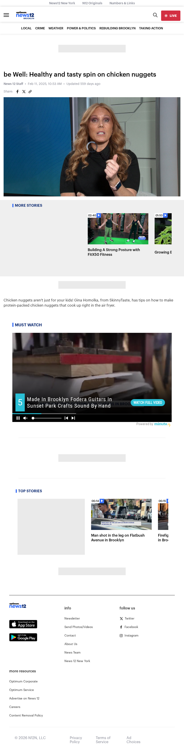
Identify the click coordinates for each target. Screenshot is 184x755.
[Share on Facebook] (17, 91)
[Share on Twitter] (24, 91)
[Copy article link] (30, 91)
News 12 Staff (13, 84)
